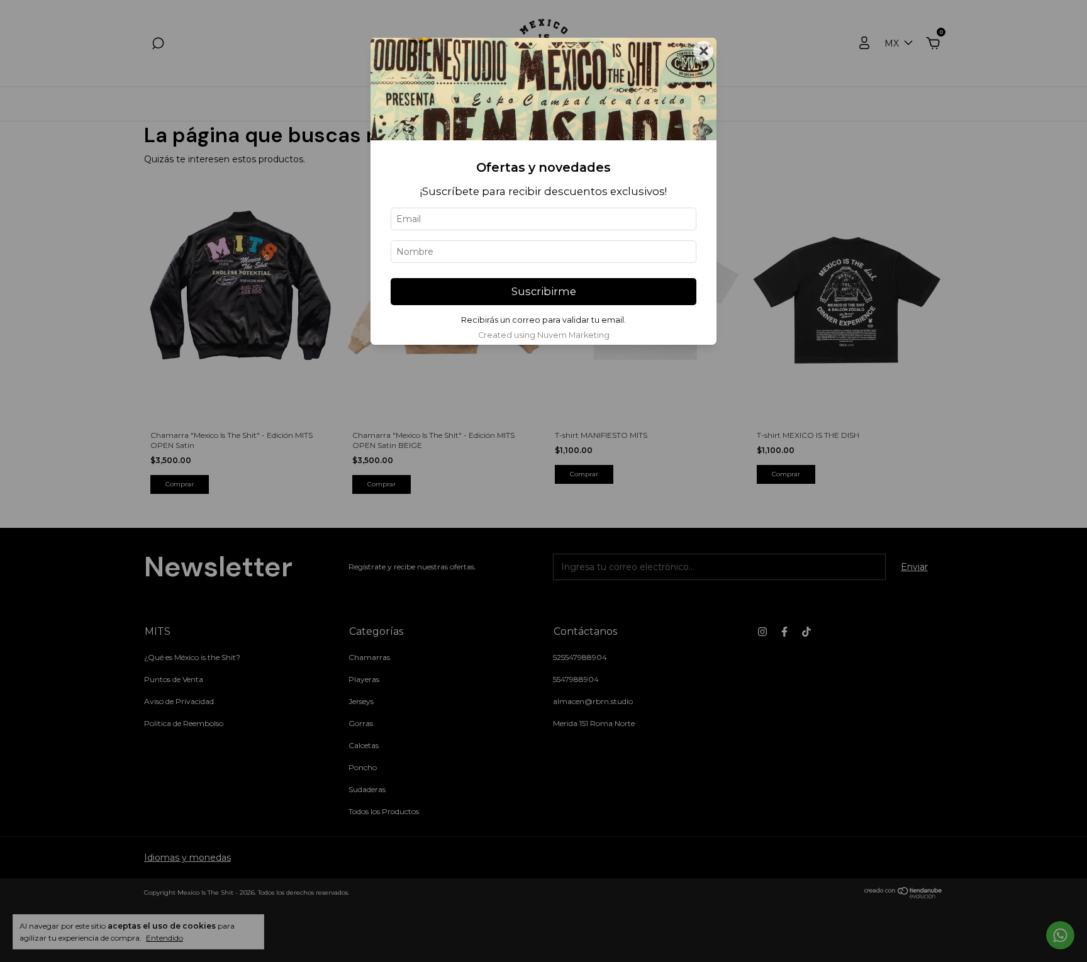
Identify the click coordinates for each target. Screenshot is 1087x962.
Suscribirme (543, 291)
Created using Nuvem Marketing (544, 335)
